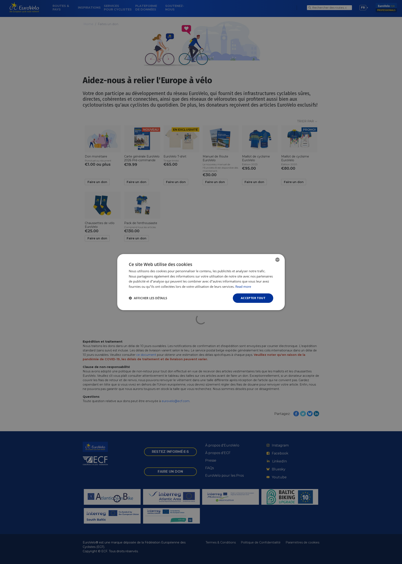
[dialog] (201, 282)
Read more (243, 286)
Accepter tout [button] (253, 298)
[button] (148, 298)
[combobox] (277, 259)
